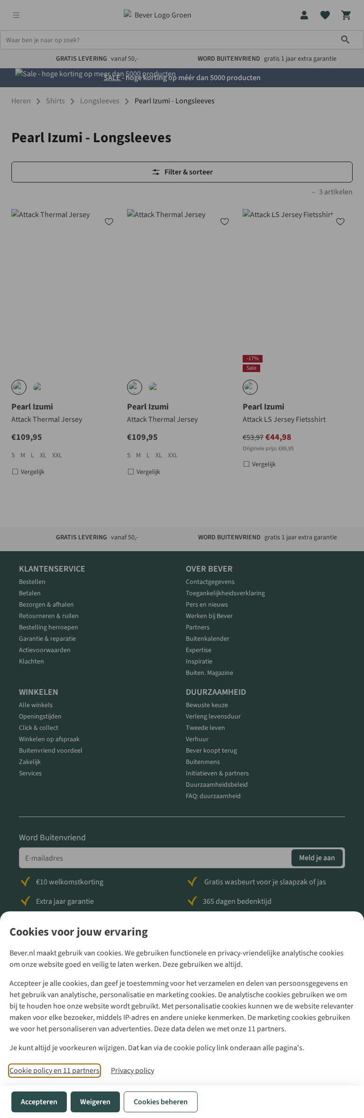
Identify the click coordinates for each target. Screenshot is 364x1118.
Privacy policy (132, 1070)
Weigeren (95, 1102)
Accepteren (39, 1102)
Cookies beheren (161, 1102)
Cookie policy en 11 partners (54, 1070)
